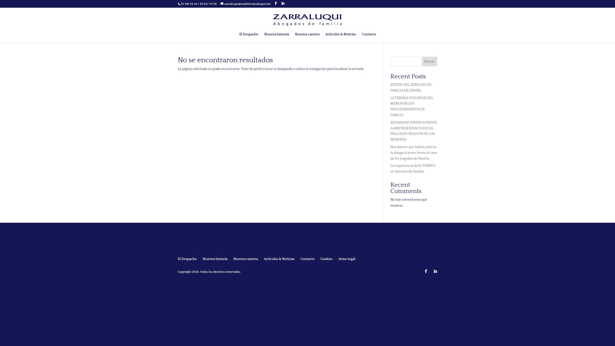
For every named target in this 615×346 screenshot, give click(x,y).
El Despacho (248, 34)
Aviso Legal (346, 259)
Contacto (369, 34)
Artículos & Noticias (341, 34)
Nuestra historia (276, 34)
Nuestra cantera (307, 34)
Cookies (326, 259)
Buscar (429, 61)
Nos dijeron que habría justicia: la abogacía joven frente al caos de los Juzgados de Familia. (413, 153)
